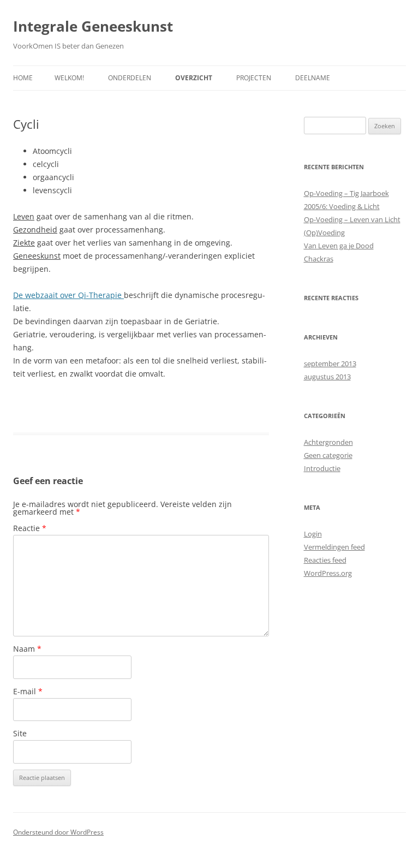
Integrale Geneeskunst (93, 26)
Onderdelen (129, 77)
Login (313, 534)
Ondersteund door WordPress (58, 832)
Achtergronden (328, 442)
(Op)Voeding (324, 232)
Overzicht (193, 77)
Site (20, 733)
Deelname (312, 77)
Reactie (29, 528)
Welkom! (69, 77)
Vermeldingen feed (334, 547)
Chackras (318, 259)
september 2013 (330, 363)
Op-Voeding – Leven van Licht (352, 219)
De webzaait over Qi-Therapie (68, 295)
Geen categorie (328, 455)
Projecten (253, 77)
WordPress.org (328, 573)
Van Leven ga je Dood (339, 246)
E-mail (28, 691)
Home (23, 77)
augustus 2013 (327, 377)
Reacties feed (325, 560)
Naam (27, 649)
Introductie (322, 468)
